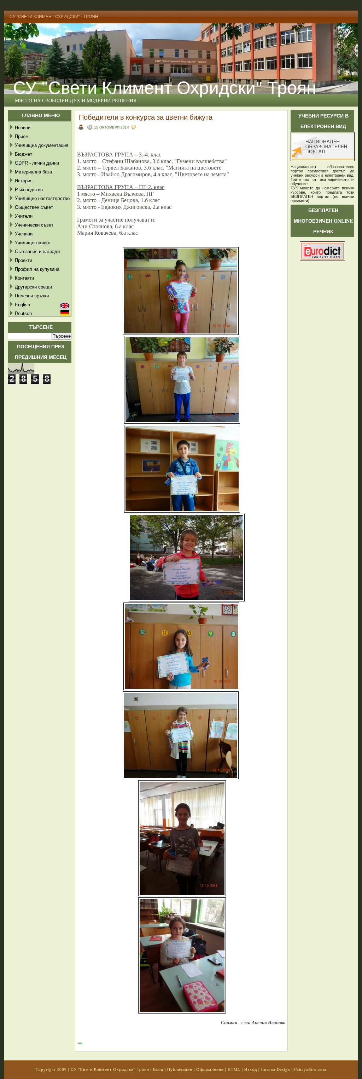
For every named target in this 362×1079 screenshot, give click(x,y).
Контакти (24, 278)
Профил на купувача (37, 269)
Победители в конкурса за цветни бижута (145, 117)
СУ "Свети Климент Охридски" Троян (164, 87)
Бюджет (23, 154)
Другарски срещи (33, 287)
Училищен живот (33, 242)
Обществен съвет (34, 207)
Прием (22, 136)
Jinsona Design (275, 1069)
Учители (24, 216)
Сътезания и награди (37, 251)
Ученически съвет (34, 225)
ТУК (294, 188)
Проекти (23, 260)
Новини (22, 127)
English (22, 304)
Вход (158, 1069)
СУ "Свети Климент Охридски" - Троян (54, 16)
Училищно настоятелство (42, 198)
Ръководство (29, 189)
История (24, 180)
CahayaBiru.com (310, 1069)
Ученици (24, 233)
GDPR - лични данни (37, 163)
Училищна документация (41, 145)
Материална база (33, 172)
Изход (250, 1069)
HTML (234, 1069)
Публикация (179, 1069)
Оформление (210, 1069)
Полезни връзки (32, 295)
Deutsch (23, 313)
